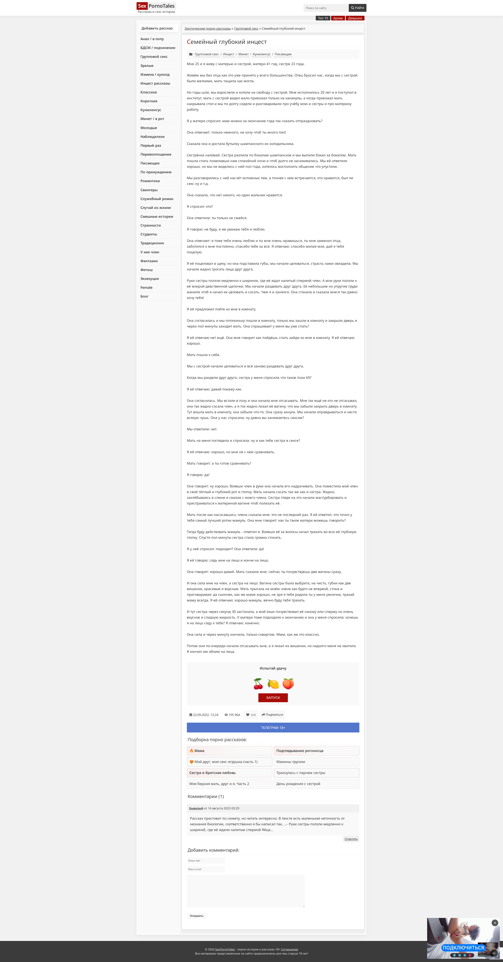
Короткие (148, 101)
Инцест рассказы (155, 83)
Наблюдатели (152, 136)
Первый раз (150, 145)
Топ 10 (323, 18)
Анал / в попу (152, 38)
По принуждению (156, 172)
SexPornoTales (225, 949)
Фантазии (149, 260)
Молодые (148, 127)
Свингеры (149, 189)
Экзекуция (149, 278)
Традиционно (152, 243)
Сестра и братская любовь (212, 772)
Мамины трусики (290, 761)
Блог (144, 296)
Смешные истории (156, 216)
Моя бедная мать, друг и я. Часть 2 (219, 783)
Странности (150, 225)
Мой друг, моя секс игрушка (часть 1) (226, 761)
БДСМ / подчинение (157, 47)
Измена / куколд (155, 74)
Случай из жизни (155, 207)
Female (146, 287)
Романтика (150, 180)
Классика (148, 92)
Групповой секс (154, 56)
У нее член (149, 252)
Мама (199, 750)
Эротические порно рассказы (207, 28)
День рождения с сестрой (298, 783)
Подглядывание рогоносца (299, 750)
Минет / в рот (152, 118)
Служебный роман (156, 198)
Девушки (355, 18)
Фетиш (146, 269)
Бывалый (196, 808)
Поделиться (274, 714)
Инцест (228, 54)
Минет (244, 54)
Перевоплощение (155, 154)
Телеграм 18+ (273, 727)
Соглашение (289, 949)
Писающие (150, 163)
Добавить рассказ (157, 28)
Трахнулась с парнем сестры (300, 772)
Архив (338, 18)
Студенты (148, 234)
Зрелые (146, 65)
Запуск (273, 698)
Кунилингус (150, 109)
